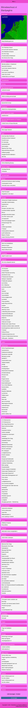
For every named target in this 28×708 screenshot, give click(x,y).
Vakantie (4, 62)
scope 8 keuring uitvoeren (8, 237)
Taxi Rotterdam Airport (7, 47)
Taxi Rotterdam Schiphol (8, 51)
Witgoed (4, 529)
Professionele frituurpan (7, 277)
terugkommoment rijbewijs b (8, 154)
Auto (3, 133)
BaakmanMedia (22, 705)
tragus (3, 607)
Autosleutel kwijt (6, 144)
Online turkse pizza (6, 510)
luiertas (3, 659)
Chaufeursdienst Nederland (8, 55)
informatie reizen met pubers (8, 185)
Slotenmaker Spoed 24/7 (8, 473)
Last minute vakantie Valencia (9, 68)
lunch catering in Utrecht (7, 516)
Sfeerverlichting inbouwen (8, 150)
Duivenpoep (5, 442)
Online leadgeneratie (7, 297)
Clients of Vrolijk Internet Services (10, 336)
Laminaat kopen (6, 405)
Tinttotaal (4, 229)
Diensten (4, 535)
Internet (4, 673)
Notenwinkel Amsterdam (8, 370)
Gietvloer (4, 428)
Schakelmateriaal (6, 372)
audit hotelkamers (6, 233)
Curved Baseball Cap (7, 609)
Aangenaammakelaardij (7, 459)
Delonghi (4, 618)
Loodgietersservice (6, 453)
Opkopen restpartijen (7, 279)
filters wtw (4, 399)
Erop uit (4, 189)
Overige (4, 198)
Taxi (3, 45)
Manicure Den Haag (6, 544)
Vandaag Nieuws (6, 169)
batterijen (4, 397)
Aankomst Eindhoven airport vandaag (11, 181)
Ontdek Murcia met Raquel (8, 76)
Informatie (4, 541)
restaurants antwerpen (7, 508)
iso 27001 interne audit (7, 216)
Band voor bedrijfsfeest (7, 243)
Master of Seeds (6, 235)
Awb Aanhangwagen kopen (8, 220)
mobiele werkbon (6, 647)
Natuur (3, 520)
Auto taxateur (5, 146)
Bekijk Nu (4, 317)
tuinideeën (4, 299)
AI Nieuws (4, 171)
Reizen (3, 179)
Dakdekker (4, 487)
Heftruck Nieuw (5, 332)
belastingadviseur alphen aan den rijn (11, 328)
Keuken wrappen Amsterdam (9, 469)
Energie (4, 634)
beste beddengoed (6, 383)
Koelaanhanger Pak (6, 222)
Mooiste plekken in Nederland (9, 64)
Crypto (3, 622)
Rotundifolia (5, 525)
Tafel (3, 224)
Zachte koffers (5, 387)
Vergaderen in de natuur (7, 194)
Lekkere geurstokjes (6, 227)
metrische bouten (6, 90)
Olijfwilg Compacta (6, 523)
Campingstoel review (7, 183)
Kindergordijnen (5, 368)
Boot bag (4, 601)
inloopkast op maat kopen (8, 434)
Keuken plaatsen (6, 455)
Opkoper (4, 291)
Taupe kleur (4, 491)
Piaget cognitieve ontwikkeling (9, 657)
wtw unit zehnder (6, 401)
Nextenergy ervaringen (7, 636)
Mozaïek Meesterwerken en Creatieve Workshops (11, 120)
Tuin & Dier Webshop (7, 385)
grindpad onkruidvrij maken (8, 214)
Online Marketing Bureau (8, 163)
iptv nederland (5, 576)
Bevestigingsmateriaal (7, 87)
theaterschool (5, 204)
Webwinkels (5, 346)
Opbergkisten (5, 548)
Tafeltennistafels (6, 362)
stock (3, 289)
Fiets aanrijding (5, 301)
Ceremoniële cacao (6, 360)
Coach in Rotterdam (6, 568)
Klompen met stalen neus (8, 208)
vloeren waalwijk (6, 432)
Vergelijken (4, 613)
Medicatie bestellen (6, 591)
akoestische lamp (6, 275)
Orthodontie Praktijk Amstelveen (9, 200)
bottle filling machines (7, 303)
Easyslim (4, 554)
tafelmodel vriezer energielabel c (9, 531)
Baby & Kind (5, 653)
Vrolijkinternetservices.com (8, 334)
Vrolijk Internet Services (21, 706)
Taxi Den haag (5, 53)
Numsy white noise (6, 655)
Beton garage (5, 465)
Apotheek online (6, 572)
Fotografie (4, 253)
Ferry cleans (5, 477)
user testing (4, 283)
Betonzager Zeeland (7, 129)
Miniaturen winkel (6, 356)
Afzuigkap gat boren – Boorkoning (10, 502)
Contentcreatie (5, 270)
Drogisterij (4, 107)
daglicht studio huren (7, 256)
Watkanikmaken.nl (6, 514)
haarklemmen (5, 115)
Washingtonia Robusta (7, 403)
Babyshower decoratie (7, 665)
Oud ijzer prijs (5, 616)
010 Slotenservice (6, 420)
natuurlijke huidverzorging (8, 202)
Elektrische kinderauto (7, 352)
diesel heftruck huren (7, 249)
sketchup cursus (6, 309)
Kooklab (4, 593)
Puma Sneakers (6, 381)
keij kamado (5, 409)
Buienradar (4, 14)
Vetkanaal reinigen (6, 322)
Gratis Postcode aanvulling (8, 272)
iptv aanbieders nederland (8, 581)
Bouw (3, 127)
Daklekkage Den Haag (7, 438)
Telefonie (4, 260)
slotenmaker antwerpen (7, 537)
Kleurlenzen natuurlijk (7, 354)
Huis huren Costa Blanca (8, 72)
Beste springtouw (6, 638)
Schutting (4, 94)
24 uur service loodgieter (8, 483)
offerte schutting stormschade (9, 96)
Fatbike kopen (5, 395)
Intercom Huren (5, 245)
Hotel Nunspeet (5, 191)
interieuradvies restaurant (8, 231)
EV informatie (5, 70)
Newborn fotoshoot (6, 669)
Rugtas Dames (5, 379)
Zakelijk (4, 266)
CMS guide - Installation (7, 338)
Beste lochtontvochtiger (7, 426)
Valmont (4, 377)
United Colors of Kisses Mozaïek (9, 123)
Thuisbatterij (5, 493)
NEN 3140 (4, 206)
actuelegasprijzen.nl (6, 640)
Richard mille (5, 375)
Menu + (14, 1)
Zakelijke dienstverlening (8, 644)
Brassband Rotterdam (7, 247)
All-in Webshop (5, 285)
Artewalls (4, 436)
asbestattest (5, 498)
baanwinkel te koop (6, 103)
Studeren (4, 625)
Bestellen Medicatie (6, 391)
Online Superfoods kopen (8, 348)
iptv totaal (4, 579)
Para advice (5, 566)
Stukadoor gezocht (6, 495)
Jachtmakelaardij (6, 583)
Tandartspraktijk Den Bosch (8, 558)
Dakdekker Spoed (6, 440)
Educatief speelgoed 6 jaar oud (9, 663)
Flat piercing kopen (6, 605)
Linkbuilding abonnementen (8, 311)
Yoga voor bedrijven (6, 628)
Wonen (3, 417)
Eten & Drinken (5, 506)
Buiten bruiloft (5, 552)
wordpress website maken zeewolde (10, 326)
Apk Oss (4, 156)
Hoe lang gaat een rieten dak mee (10, 485)
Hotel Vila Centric (6, 74)
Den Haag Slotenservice (8, 424)
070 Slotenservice (6, 422)
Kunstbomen (5, 366)
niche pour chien (6, 570)
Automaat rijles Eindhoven (8, 136)
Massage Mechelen (6, 550)
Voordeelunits (5, 589)
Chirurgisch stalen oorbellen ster (9, 599)
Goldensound (5, 407)
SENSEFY (4, 358)
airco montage (5, 293)
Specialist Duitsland (6, 66)
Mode (3, 597)
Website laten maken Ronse (8, 324)
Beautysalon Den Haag (7, 546)
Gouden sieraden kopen (8, 113)
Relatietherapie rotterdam (8, 562)
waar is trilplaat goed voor (8, 676)
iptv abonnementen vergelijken (9, 574)
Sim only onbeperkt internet (8, 262)
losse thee (4, 512)
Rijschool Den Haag (6, 148)
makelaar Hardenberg (7, 463)
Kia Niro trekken (6, 678)
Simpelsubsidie (5, 467)
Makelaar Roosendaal (7, 444)
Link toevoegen (11, 694)
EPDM (3, 364)
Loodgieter (4, 500)
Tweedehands (5, 80)
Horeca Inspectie (6, 320)
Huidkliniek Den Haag (7, 560)
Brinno (3, 212)
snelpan (4, 305)
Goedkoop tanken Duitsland (8, 138)
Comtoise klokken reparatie (8, 210)
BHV (3, 630)
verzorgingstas (5, 661)
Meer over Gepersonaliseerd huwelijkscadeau (13, 585)
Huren (3, 241)
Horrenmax (4, 411)
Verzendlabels (5, 295)
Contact (18, 694)
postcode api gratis (6, 287)
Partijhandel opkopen (7, 281)
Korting (3, 84)
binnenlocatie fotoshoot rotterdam (10, 49)
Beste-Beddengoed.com (7, 41)
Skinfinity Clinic (5, 564)
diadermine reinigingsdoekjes (9, 109)
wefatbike (4, 389)
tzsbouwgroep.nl (6, 649)
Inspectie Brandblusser (7, 313)
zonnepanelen (5, 218)
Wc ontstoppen (5, 450)
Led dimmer (4, 393)
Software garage (6, 152)
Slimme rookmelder (6, 448)
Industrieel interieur (6, 430)
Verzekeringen (5, 175)
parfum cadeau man (6, 413)
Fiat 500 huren (5, 140)
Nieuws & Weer (6, 167)
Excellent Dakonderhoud (8, 461)
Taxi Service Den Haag (7, 58)
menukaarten (5, 268)
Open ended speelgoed (7, 667)
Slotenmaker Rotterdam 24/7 (9, 471)
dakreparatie (5, 489)
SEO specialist (5, 307)
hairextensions (5, 350)
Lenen (3, 342)
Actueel (4, 160)
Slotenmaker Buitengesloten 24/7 (10, 475)
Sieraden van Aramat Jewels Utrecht (10, 603)
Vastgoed (4, 100)
